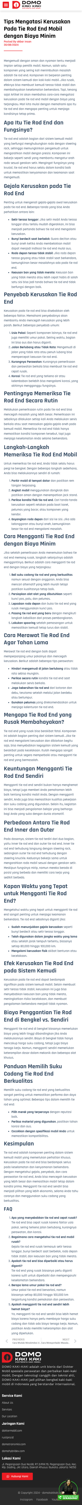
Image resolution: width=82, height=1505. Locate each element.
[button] (6, 5)
